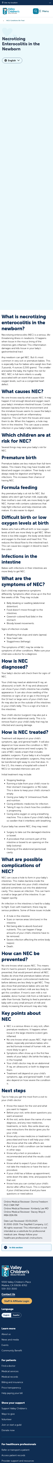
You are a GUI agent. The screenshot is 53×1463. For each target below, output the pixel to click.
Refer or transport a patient (15, 1449)
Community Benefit (12, 1350)
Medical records (10, 1376)
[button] (44, 11)
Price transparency (11, 1387)
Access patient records (13, 1455)
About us (6, 1334)
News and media (10, 1339)
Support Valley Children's (14, 1408)
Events (5, 1345)
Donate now (8, 1430)
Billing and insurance (12, 1382)
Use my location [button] (10, 2)
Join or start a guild (11, 1424)
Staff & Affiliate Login (16, 1301)
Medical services (10, 1371)
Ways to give (8, 1413)
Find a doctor (8, 1365)
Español (16, 1315)
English (12, 60)
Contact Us (8, 1294)
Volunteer (7, 1419)
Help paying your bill (12, 1393)
